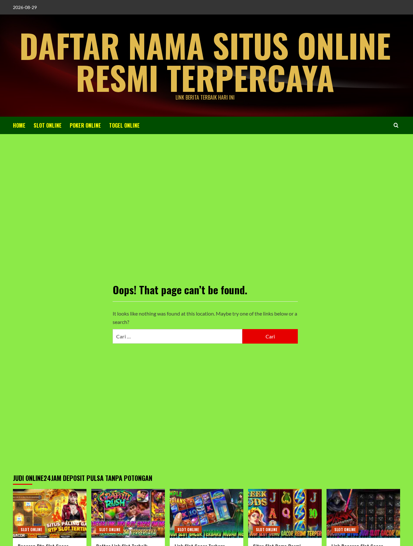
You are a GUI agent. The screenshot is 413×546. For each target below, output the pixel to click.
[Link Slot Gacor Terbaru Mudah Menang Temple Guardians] (206, 513)
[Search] (396, 125)
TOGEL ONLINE (124, 125)
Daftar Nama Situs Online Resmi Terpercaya (205, 61)
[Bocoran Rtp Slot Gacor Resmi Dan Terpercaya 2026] (49, 513)
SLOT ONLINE (48, 125)
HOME (19, 125)
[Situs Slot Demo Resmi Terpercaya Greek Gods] (285, 513)
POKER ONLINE (85, 125)
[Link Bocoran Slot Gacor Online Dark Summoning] (363, 513)
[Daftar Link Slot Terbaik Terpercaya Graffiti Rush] (128, 513)
